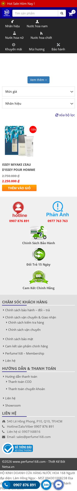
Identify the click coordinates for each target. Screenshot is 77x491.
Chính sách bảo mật (19, 339)
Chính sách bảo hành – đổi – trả (27, 310)
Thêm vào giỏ (19, 188)
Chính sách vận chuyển (24, 330)
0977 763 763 (58, 221)
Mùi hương (37, 49)
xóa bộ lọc (66, 115)
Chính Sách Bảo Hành (38, 243)
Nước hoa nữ (14, 37)
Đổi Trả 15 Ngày (38, 264)
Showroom (13, 405)
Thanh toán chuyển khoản (26, 389)
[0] (70, 14)
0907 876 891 (19, 221)
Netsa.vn (8, 467)
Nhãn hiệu (12, 26)
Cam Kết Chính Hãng (38, 288)
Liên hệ (10, 360)
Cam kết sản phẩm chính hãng (26, 346)
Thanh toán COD (20, 382)
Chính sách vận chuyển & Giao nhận (30, 317)
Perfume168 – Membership (24, 353)
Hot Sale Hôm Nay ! (21, 3)
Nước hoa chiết (41, 37)
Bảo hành (58, 49)
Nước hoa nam (37, 26)
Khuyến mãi (13, 49)
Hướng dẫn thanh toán (21, 376)
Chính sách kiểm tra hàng (26, 322)
